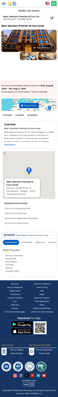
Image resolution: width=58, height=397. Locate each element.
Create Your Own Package (42, 312)
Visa (15, 301)
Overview (7, 115)
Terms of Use (41, 287)
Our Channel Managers (15, 312)
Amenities (32, 115)
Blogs (41, 294)
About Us (15, 284)
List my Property (16, 350)
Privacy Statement (15, 287)
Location (19, 115)
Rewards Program (42, 298)
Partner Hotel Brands (42, 308)
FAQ (42, 291)
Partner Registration (44, 350)
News (42, 305)
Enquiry (15, 308)
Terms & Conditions (41, 284)
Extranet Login (17, 353)
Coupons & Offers (15, 298)
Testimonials (15, 291)
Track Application (41, 301)
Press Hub (15, 305)
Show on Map (30, 105)
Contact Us (15, 294)
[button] (29, 171)
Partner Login (44, 353)
